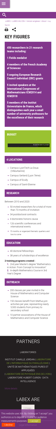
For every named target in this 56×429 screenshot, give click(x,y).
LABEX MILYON (18, 21)
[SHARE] (15, 30)
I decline (8, 424)
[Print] (7, 30)
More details (11, 388)
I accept (34, 420)
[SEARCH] (5, 15)
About (43, 21)
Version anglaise (33, 21)
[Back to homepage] (28, 6)
